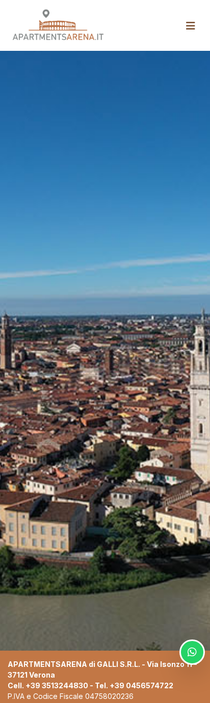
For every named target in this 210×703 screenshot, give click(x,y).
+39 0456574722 (141, 685)
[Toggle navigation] (190, 26)
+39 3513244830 (56, 685)
